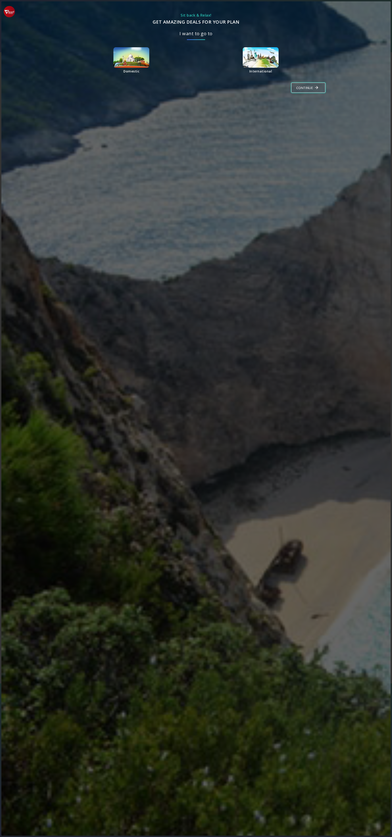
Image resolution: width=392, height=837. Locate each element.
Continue (304, 88)
